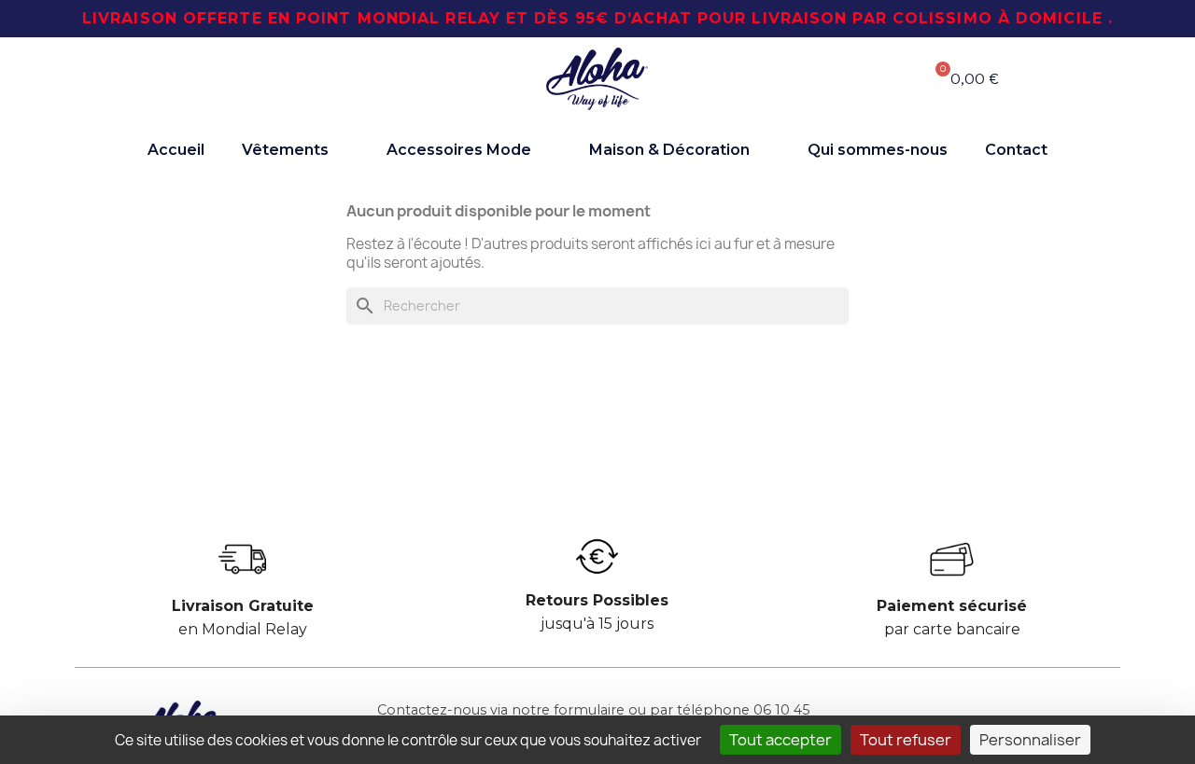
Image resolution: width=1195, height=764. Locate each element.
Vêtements (285, 150)
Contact (1016, 150)
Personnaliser (1030, 739)
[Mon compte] (839, 78)
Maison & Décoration (669, 150)
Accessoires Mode (459, 150)
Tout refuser (905, 739)
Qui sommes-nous (878, 150)
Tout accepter (780, 739)
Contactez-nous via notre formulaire (501, 709)
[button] (243, 79)
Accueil (176, 150)
